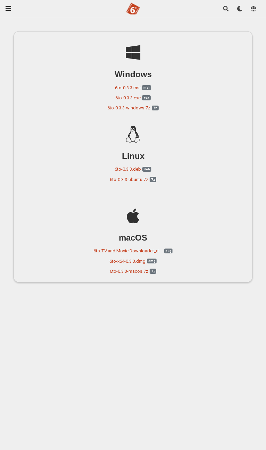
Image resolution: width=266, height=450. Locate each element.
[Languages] (253, 9)
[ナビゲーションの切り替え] (8, 8)
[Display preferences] (240, 9)
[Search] (226, 9)
